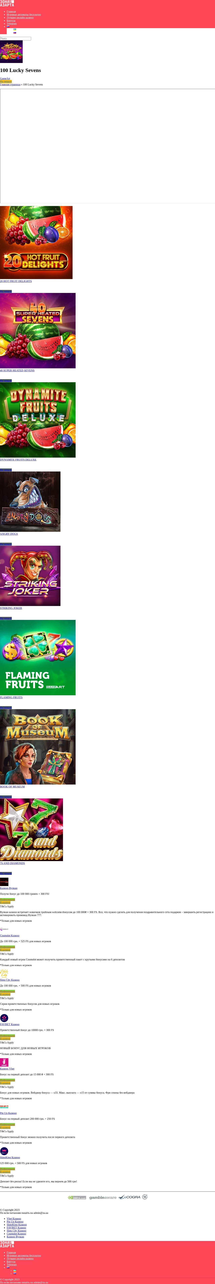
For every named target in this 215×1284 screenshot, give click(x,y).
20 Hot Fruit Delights (16, 281)
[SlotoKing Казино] (4, 1154)
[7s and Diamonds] (31, 860)
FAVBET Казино (9, 1024)
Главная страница (10, 84)
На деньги (6, 81)
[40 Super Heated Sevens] (38, 367)
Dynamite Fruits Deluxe (18, 459)
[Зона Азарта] (7, 5)
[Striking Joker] (30, 605)
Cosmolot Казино (9, 935)
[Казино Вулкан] (4, 885)
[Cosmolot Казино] (4, 932)
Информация (7, 899)
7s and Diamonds (12, 863)
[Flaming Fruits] (38, 694)
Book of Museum (12, 786)
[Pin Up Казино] (4, 1110)
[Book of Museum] (38, 783)
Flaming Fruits (11, 697)
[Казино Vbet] (4, 1065)
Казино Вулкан (8, 888)
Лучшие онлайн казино (20, 17)
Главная (11, 11)
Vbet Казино (14, 1218)
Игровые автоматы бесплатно (24, 14)
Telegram (12, 23)
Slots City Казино (9, 979)
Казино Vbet (7, 1068)
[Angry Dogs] (30, 530)
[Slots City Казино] (4, 976)
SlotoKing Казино (10, 1157)
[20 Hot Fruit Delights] (36, 278)
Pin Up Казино (8, 1113)
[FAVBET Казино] (4, 1021)
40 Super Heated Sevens (17, 370)
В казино (5, 902)
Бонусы (11, 20)
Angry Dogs (9, 533)
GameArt (5, 78)
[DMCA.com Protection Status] (77, 1198)
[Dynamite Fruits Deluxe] (38, 456)
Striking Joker (11, 608)
